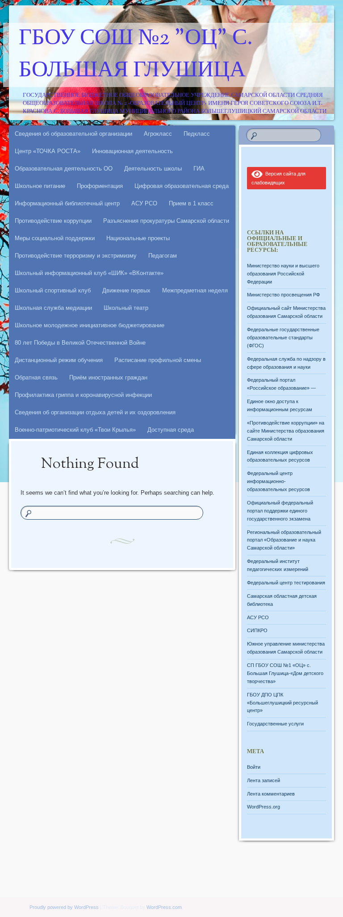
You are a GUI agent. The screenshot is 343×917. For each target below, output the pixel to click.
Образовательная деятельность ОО (64, 168)
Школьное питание (40, 186)
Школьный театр (126, 307)
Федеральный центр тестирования (286, 582)
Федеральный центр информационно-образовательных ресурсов (278, 481)
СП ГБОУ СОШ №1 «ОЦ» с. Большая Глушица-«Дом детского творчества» (285, 673)
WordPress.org (263, 806)
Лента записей (263, 780)
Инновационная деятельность (132, 151)
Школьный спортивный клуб (53, 290)
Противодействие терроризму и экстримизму (76, 255)
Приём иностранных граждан (108, 377)
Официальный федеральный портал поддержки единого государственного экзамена (280, 510)
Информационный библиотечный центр (67, 203)
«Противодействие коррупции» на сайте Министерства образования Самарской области (285, 431)
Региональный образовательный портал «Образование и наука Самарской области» (284, 540)
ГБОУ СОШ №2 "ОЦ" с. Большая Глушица (136, 55)
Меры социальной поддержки (55, 238)
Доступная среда (170, 429)
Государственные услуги (275, 723)
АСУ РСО (144, 203)
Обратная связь (36, 377)
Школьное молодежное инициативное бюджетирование (89, 325)
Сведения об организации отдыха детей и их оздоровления (95, 412)
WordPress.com (164, 907)
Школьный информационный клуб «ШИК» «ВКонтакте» (89, 273)
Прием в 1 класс (191, 203)
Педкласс (197, 133)
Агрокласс (158, 133)
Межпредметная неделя (195, 290)
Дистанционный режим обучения (59, 360)
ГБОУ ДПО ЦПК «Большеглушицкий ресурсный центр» (282, 702)
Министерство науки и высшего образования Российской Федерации (283, 273)
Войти (253, 767)
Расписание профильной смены (157, 360)
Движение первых (126, 290)
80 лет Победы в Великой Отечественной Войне (80, 342)
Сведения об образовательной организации (73, 133)
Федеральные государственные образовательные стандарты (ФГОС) (283, 337)
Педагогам (162, 255)
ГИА (199, 168)
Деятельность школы (153, 168)
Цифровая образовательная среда (181, 186)
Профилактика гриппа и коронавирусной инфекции (83, 395)
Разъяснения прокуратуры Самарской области (166, 220)
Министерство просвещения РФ (283, 294)
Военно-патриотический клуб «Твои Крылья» (75, 429)
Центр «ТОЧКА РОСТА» (47, 151)
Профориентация (100, 186)
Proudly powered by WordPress (64, 907)
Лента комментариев (271, 793)
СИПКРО (257, 630)
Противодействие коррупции (53, 220)
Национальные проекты (138, 238)
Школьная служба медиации (53, 307)
